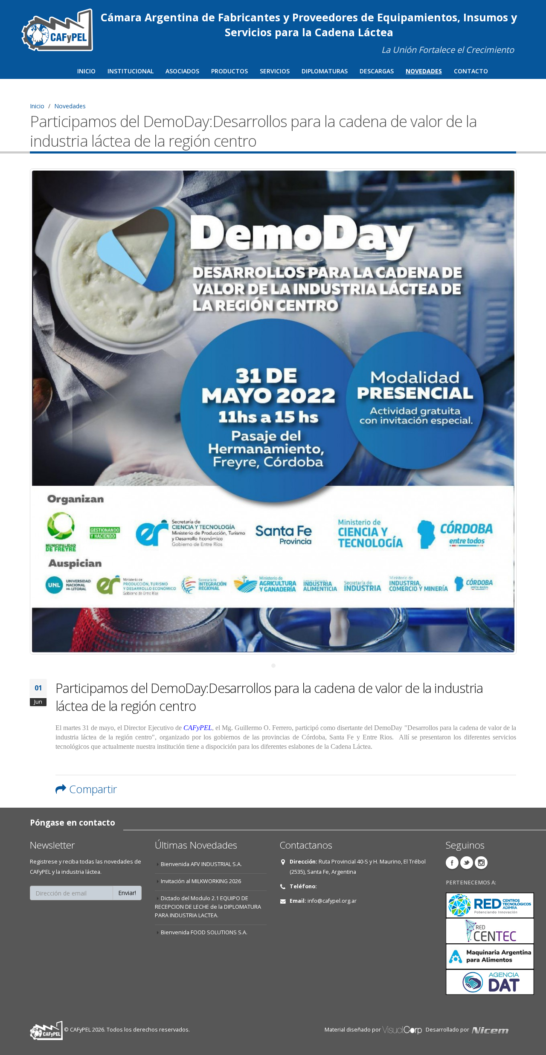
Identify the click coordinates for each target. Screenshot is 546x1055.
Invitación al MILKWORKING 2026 (201, 881)
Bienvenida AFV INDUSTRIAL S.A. (201, 864)
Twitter (466, 862)
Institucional (130, 71)
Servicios (275, 71)
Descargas (377, 71)
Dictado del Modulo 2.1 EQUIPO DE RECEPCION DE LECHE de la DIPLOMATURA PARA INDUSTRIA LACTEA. (208, 907)
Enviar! (127, 893)
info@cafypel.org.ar (332, 900)
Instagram (481, 862)
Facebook (452, 862)
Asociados (182, 71)
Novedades (424, 71)
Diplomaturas (325, 71)
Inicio (86, 71)
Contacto (471, 71)
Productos (229, 71)
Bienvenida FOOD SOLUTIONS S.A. (204, 932)
